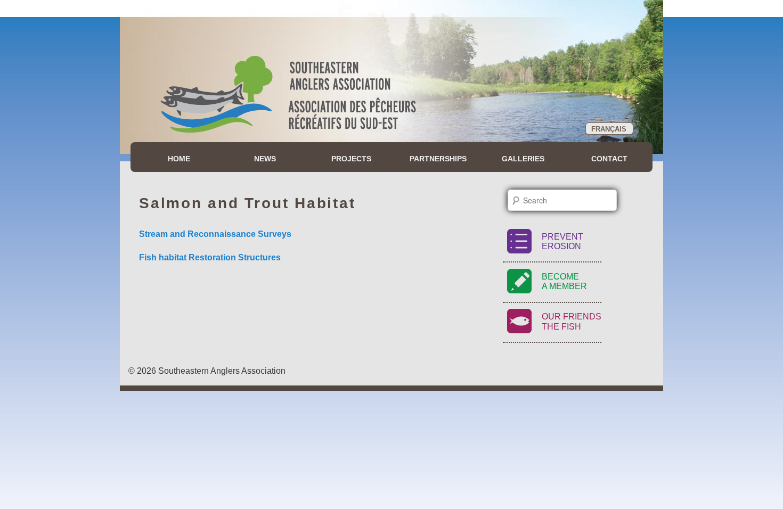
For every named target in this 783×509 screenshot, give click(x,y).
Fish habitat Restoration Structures (210, 257)
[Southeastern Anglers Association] (288, 103)
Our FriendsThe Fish (571, 321)
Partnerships (438, 158)
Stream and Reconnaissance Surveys (215, 234)
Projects (351, 158)
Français (608, 129)
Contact (609, 158)
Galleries (523, 158)
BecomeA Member (564, 281)
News (265, 158)
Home (179, 158)
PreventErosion (562, 241)
